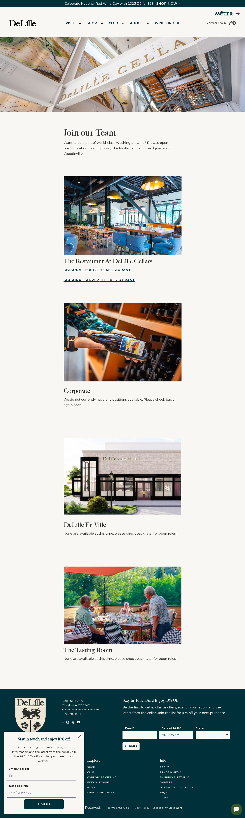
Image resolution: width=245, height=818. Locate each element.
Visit (70, 23)
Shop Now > (168, 4)
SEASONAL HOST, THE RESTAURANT (97, 270)
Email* (129, 728)
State (200, 728)
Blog (91, 787)
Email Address (19, 768)
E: (81, 709)
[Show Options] (227, 735)
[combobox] (209, 736)
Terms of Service (118, 807)
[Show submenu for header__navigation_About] (148, 23)
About (136, 23)
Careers (166, 782)
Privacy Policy (140, 807)
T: (71, 713)
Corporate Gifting (101, 777)
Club (114, 23)
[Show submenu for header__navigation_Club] (123, 23)
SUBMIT (131, 746)
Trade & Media (171, 772)
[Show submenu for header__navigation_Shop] (102, 23)
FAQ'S (164, 792)
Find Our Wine (98, 782)
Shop (92, 23)
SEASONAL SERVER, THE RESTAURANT (99, 280)
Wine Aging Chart (100, 792)
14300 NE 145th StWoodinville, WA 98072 (76, 703)
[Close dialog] (80, 736)
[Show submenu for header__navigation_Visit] (80, 23)
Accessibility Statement (167, 807)
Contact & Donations (176, 787)
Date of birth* (171, 728)
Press (164, 797)
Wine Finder (167, 23)
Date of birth (18, 785)
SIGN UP (44, 804)
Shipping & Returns (175, 777)
